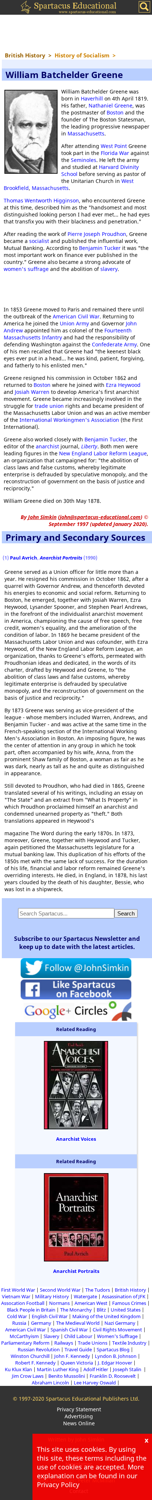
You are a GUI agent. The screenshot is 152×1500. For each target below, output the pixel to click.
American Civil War (76, 316)
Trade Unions (92, 1343)
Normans (59, 1303)
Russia (19, 1323)
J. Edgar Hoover (115, 1362)
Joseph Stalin (127, 1369)
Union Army (74, 323)
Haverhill (92, 98)
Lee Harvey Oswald (95, 1382)
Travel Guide (78, 1349)
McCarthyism (24, 1336)
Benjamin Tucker (100, 247)
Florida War (115, 152)
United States (126, 1309)
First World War (18, 1290)
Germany (41, 1323)
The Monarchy (76, 1309)
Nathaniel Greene (110, 105)
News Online (79, 1423)
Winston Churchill (30, 1356)
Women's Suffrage (117, 1336)
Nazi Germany (119, 1323)
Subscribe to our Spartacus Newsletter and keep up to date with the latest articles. (77, 943)
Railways (63, 1343)
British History (130, 1290)
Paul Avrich (23, 557)
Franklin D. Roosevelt (113, 1376)
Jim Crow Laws (28, 1376)
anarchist (47, 446)
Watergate (85, 1296)
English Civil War (50, 1316)
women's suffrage (26, 268)
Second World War (60, 1290)
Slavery (51, 1336)
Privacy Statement (79, 1409)
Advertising (79, 1416)
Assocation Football (22, 1303)
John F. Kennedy (72, 1356)
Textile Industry (129, 1343)
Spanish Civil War (69, 1329)
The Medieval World (78, 1323)
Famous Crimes (129, 1303)
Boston (115, 112)
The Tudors (97, 1290)
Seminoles (83, 159)
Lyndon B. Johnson (116, 1356)
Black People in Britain (31, 1309)
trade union (49, 405)
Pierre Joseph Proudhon (97, 233)
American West (91, 1303)
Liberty (89, 446)
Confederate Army (114, 344)
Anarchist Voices (76, 1139)
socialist (39, 240)
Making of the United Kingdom (106, 1316)
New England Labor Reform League (103, 453)
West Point (114, 145)
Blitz (101, 1309)
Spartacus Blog (113, 1349)
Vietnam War (16, 1296)
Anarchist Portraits (76, 1271)
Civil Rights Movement (117, 1329)
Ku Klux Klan (18, 1369)
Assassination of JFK (123, 1296)
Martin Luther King (58, 1369)
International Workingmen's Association (69, 419)
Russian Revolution (39, 1349)
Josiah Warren (32, 391)
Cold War (17, 1316)
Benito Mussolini (66, 1376)
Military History (52, 1296)
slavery (109, 268)
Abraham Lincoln (50, 1382)
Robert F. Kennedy (35, 1362)
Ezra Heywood (123, 384)
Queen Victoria (77, 1362)
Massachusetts (86, 133)
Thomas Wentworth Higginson (41, 200)
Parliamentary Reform (25, 1343)
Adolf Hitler (95, 1369)
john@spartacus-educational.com (100, 516)
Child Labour (78, 1336)
